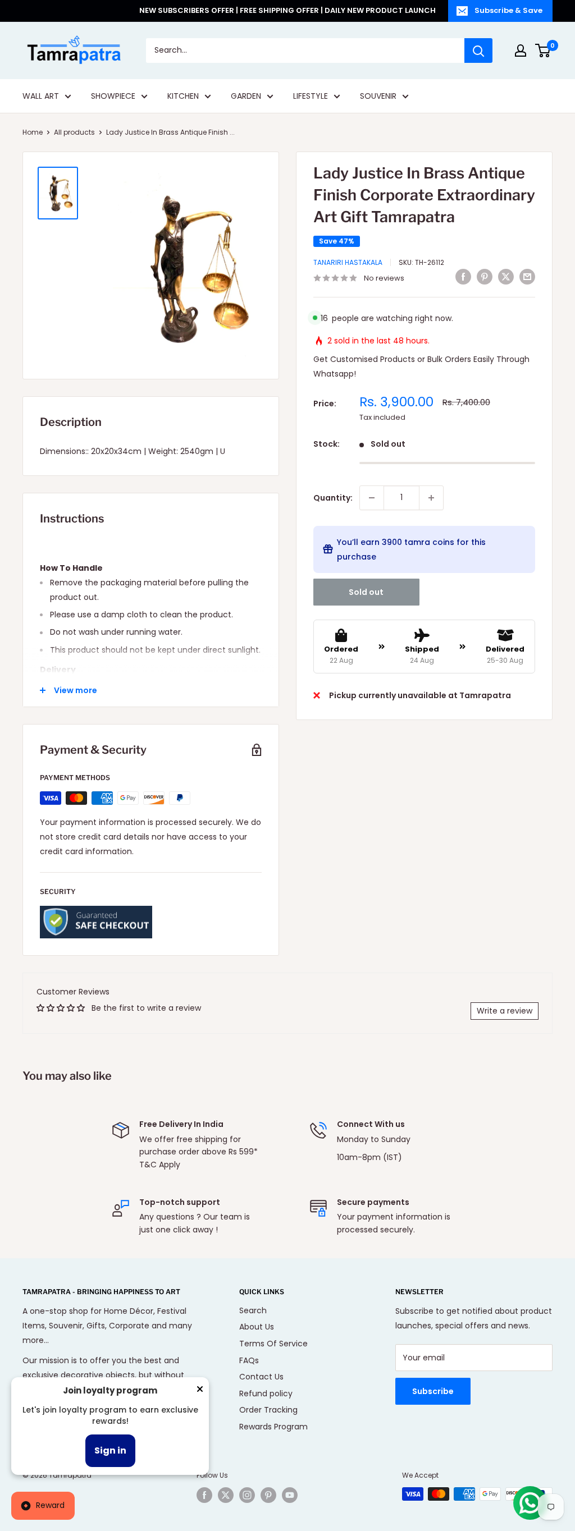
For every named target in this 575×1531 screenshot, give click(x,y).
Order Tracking (268, 1409)
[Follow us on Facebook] (204, 1495)
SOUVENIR (378, 96)
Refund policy (266, 1393)
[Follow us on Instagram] (247, 1495)
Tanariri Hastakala (347, 262)
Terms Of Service (273, 1343)
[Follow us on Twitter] (226, 1495)
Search (253, 1310)
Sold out (366, 592)
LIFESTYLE (310, 96)
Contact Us (261, 1376)
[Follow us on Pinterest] (268, 1495)
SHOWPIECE (113, 96)
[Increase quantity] (431, 498)
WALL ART (40, 96)
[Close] (200, 1391)
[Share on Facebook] (463, 277)
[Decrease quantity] (372, 498)
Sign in (110, 1450)
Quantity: (333, 497)
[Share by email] (527, 277)
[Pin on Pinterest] (484, 277)
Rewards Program (273, 1426)
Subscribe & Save (508, 10)
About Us (256, 1326)
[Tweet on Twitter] (506, 277)
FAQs (249, 1360)
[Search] (478, 50)
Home (32, 132)
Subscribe (433, 1391)
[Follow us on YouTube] (290, 1495)
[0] (543, 50)
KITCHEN (183, 96)
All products (74, 132)
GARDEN (246, 96)
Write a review (504, 1010)
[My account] (520, 50)
